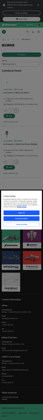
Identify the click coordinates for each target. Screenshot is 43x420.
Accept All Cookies (21, 218)
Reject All (21, 213)
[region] (21, 210)
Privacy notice (21, 207)
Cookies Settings (21, 224)
